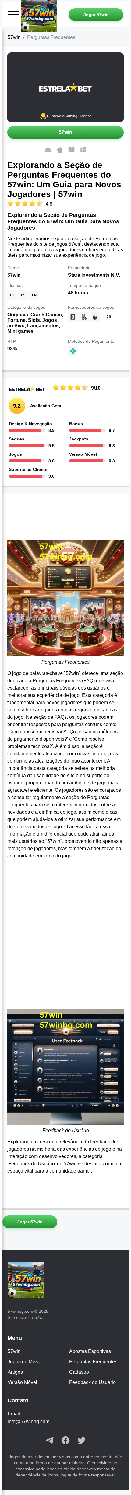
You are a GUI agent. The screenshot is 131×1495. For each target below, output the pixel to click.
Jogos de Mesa (24, 1361)
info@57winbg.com (28, 1421)
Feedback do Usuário (92, 1382)
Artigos (15, 1372)
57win (14, 37)
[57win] (28, 1280)
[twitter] (81, 1440)
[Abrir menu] (13, 14)
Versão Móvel (22, 1382)
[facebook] (65, 1440)
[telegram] (50, 1440)
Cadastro (79, 1372)
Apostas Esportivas (90, 1351)
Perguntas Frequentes (93, 1361)
